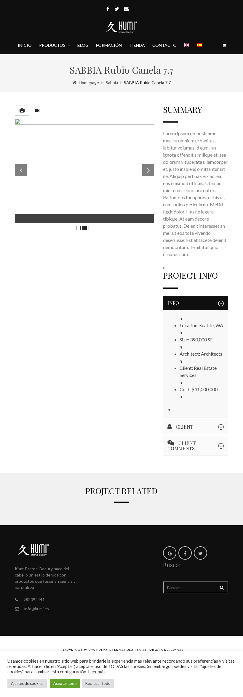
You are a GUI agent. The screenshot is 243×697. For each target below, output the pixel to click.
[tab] (22, 110)
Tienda (137, 45)
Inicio (25, 45)
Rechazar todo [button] (98, 683)
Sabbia (112, 82)
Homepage (89, 82)
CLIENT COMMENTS (181, 446)
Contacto (164, 45)
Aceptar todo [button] (65, 683)
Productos (52, 45)
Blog (83, 45)
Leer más (96, 671)
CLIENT (184, 427)
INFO (173, 303)
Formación (109, 45)
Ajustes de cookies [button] (27, 683)
